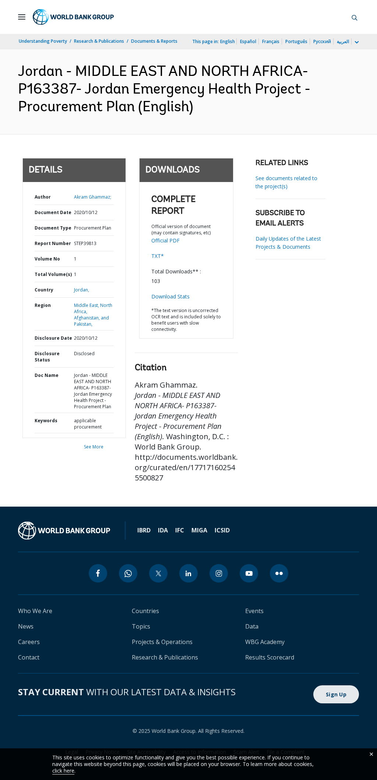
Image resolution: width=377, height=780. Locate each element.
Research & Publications (99, 41)
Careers (29, 642)
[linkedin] (188, 573)
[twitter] (158, 573)
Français (270, 41)
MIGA (199, 530)
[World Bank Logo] (73, 17)
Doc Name (47, 375)
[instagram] (218, 573)
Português (296, 41)
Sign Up (336, 694)
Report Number (53, 243)
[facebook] (98, 573)
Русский (322, 41)
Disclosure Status (47, 356)
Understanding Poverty (43, 41)
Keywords (46, 420)
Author (43, 197)
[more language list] (356, 42)
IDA (163, 530)
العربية (343, 41)
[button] (354, 17)
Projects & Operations (162, 642)
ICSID (222, 530)
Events (254, 611)
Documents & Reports (154, 41)
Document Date (53, 212)
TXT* (157, 255)
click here (63, 770)
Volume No (47, 259)
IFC (179, 530)
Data (251, 626)
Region (43, 305)
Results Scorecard (269, 657)
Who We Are (35, 611)
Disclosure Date (53, 338)
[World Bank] (64, 530)
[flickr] (279, 573)
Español (248, 41)
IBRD (144, 530)
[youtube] (249, 573)
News (26, 626)
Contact (28, 657)
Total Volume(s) (53, 274)
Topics (141, 626)
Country (44, 290)
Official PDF (165, 240)
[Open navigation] (21, 17)
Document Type (53, 228)
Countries (145, 611)
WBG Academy (265, 642)
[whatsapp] (128, 573)
